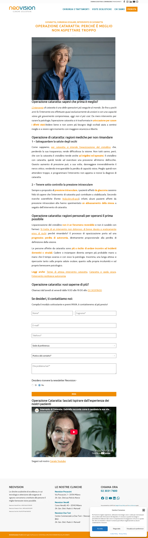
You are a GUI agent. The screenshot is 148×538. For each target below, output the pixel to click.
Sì (36, 385)
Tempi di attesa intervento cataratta (67, 271)
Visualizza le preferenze (135, 529)
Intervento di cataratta (90, 22)
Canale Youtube (58, 461)
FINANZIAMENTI (116, 1)
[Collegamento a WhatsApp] (137, 1)
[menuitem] (76, 9)
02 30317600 (95, 290)
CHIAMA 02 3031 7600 (97, 1)
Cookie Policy (114, 534)
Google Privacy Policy (120, 505)
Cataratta (50, 22)
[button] (144, 510)
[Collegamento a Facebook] (124, 1)
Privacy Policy (123, 534)
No (42, 385)
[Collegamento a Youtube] (134, 1)
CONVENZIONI (108, 1)
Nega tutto (116, 529)
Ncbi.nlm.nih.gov (70, 198)
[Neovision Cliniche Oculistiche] (22, 9)
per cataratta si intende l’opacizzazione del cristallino (81, 147)
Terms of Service (132, 505)
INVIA (74, 394)
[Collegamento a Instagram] (127, 1)
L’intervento (37, 107)
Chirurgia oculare (66, 22)
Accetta (100, 529)
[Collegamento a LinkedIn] (130, 1)
